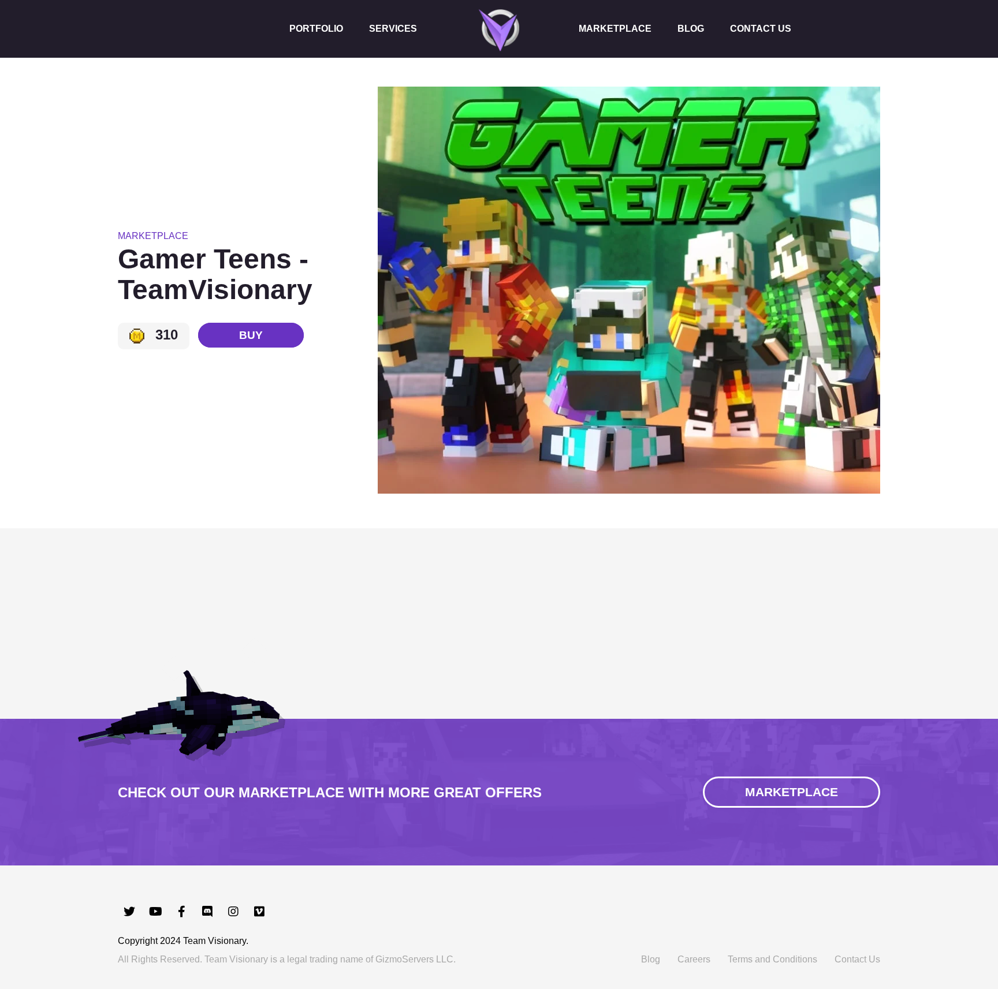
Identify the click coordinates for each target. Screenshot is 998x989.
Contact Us (760, 28)
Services (393, 28)
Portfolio (316, 28)
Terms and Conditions (772, 959)
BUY (251, 335)
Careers (693, 959)
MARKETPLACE (791, 791)
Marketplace (615, 28)
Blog (690, 28)
